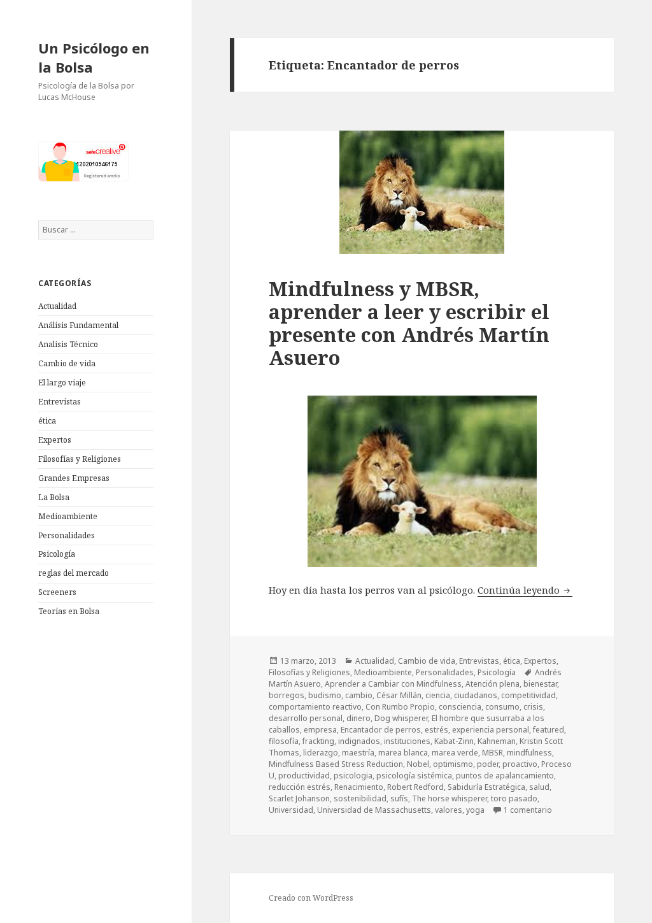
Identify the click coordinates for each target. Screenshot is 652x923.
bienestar (540, 683)
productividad (304, 775)
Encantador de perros (381, 729)
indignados (359, 741)
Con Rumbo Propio (400, 706)
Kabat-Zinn (454, 741)
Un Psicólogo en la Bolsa (94, 57)
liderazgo (320, 752)
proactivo (519, 764)
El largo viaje (62, 382)
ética (47, 420)
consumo (502, 706)
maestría (358, 752)
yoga (475, 810)
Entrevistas (59, 401)
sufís (399, 798)
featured (548, 729)
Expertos (54, 439)
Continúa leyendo (525, 589)
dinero (358, 718)
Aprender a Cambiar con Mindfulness (393, 683)
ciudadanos (475, 695)
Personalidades (66, 535)
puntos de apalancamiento (505, 775)
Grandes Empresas (74, 478)
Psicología (56, 553)
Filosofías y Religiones (79, 459)
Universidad (291, 810)
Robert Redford (415, 787)
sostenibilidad (360, 798)
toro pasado (514, 798)
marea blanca (403, 752)
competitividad (528, 695)
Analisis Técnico (68, 344)
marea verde (455, 752)
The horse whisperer (449, 798)
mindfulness (529, 752)
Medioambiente (67, 516)
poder (488, 764)
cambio (358, 695)
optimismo (453, 764)
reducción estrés (299, 787)
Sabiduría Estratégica (486, 787)
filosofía (284, 741)
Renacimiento (358, 787)
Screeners (57, 592)
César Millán (399, 695)
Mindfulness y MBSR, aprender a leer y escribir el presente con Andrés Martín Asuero (409, 323)
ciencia (437, 695)
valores (448, 810)
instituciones (407, 741)
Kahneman (497, 741)
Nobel (418, 764)
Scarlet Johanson (299, 798)
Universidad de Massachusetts (374, 810)
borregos (286, 695)
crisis (533, 706)
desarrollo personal (306, 718)
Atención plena (492, 683)
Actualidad (57, 306)
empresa (320, 729)
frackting (318, 741)
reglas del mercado (73, 573)
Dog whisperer (401, 718)
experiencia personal (490, 729)
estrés (436, 729)
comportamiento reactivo (315, 706)
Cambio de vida (67, 363)
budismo (324, 695)
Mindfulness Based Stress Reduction (336, 764)
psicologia (353, 775)
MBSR (492, 752)
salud (539, 787)
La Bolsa (53, 497)
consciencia (460, 706)
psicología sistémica (414, 775)
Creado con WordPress (311, 897)
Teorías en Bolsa (68, 611)
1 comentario (528, 810)
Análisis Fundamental (78, 325)
